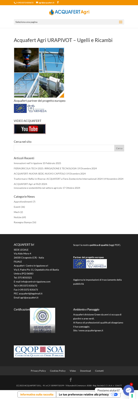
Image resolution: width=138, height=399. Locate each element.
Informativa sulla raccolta (36, 394)
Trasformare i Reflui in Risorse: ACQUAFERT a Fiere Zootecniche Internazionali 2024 (58, 178)
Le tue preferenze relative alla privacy (84, 394)
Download (85, 370)
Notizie (17, 217)
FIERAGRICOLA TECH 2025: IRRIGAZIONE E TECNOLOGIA (45, 168)
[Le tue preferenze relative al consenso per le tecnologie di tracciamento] (132, 396)
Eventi (17, 206)
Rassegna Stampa (23, 222)
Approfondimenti (23, 201)
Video (73, 370)
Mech (17, 212)
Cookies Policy (57, 370)
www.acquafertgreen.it (91, 330)
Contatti (99, 370)
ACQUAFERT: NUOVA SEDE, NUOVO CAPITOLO (40, 173)
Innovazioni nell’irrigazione (28, 163)
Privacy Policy (38, 370)
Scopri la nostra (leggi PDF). (97, 244)
